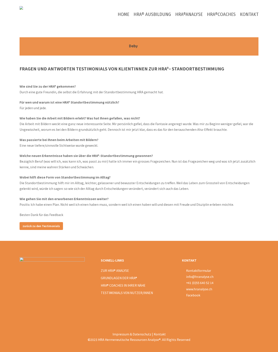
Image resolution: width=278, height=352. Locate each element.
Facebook (193, 295)
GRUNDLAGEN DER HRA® (119, 278)
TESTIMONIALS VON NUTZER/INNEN (127, 293)
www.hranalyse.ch (199, 289)
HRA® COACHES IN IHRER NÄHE (123, 285)
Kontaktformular (198, 270)
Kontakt (160, 334)
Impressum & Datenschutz (132, 334)
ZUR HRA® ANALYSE (115, 270)
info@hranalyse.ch (199, 276)
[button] (41, 226)
